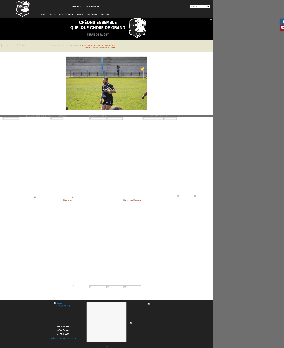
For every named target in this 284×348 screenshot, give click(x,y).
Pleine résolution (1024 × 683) (104, 47)
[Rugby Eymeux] (23, 9)
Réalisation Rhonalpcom (106, 347)
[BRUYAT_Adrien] (106, 83)
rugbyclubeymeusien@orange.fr (63, 338)
